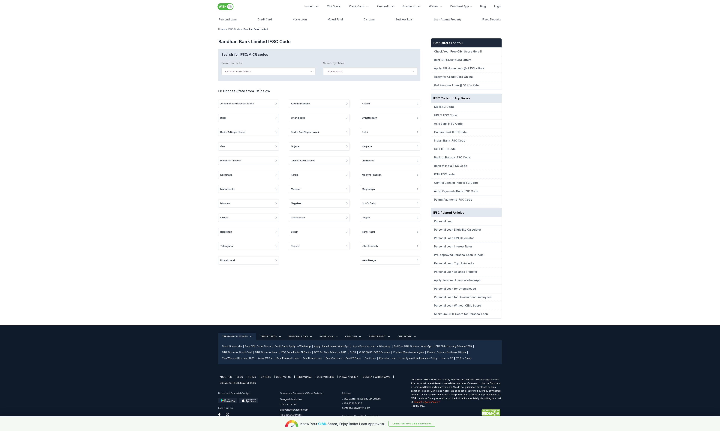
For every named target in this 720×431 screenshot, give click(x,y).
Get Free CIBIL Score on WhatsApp (413, 346)
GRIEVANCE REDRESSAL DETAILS (238, 383)
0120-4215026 (288, 404)
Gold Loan (370, 358)
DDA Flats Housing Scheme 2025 (454, 346)
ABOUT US (226, 377)
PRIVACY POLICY (348, 377)
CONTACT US (283, 377)
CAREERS (266, 377)
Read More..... (418, 405)
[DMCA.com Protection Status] (455, 412)
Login (497, 6)
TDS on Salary (464, 358)
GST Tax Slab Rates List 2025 (330, 352)
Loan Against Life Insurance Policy (418, 358)
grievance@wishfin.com (294, 409)
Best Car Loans (334, 358)
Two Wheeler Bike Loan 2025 (238, 358)
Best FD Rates (353, 358)
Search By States (333, 63)
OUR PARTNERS (325, 377)
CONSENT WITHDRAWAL (376, 377)
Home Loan (311, 6)
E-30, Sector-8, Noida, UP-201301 (361, 398)
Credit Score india (232, 346)
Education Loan (387, 358)
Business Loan (412, 6)
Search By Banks (231, 63)
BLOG (240, 377)
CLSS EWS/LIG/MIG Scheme (374, 352)
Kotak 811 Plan (265, 358)
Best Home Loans (312, 358)
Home (221, 29)
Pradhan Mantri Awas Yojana (408, 352)
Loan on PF (447, 358)
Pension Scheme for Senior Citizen (446, 352)
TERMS (252, 377)
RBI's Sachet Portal (291, 414)
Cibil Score (333, 6)
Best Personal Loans (288, 358)
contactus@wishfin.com (356, 407)
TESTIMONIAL (304, 377)
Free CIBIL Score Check (258, 346)
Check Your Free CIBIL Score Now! (411, 423)
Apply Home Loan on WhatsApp (331, 346)
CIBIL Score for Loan (266, 352)
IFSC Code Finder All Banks (296, 352)
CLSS (353, 352)
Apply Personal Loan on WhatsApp (371, 346)
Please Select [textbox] (335, 71)
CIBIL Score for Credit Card (237, 352)
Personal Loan (385, 6)
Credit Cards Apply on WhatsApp (292, 346)
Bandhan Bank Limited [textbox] (238, 71)
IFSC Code (234, 29)
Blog (483, 6)
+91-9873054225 (352, 403)
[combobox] (268, 71)
